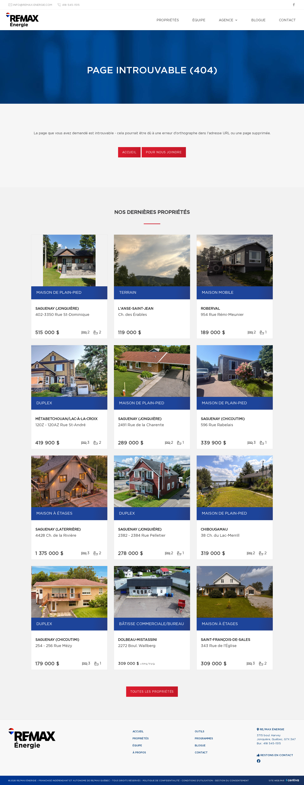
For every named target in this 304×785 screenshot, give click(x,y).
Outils (199, 731)
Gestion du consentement (232, 781)
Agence (226, 20)
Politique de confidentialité (161, 781)
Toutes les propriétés (152, 691)
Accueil (129, 152)
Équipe (198, 20)
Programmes (204, 738)
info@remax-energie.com (32, 5)
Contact (287, 20)
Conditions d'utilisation (197, 781)
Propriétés (168, 20)
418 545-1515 (71, 5)
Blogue (258, 20)
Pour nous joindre (164, 152)
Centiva (292, 780)
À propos (139, 752)
